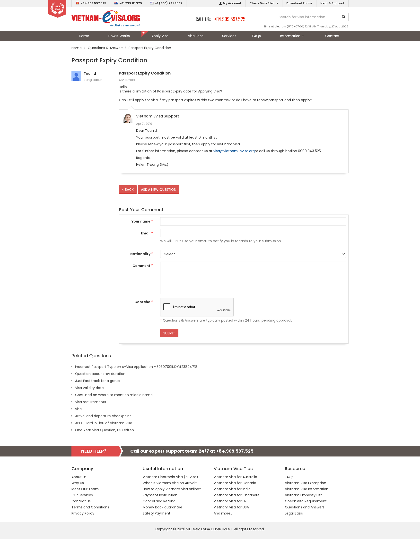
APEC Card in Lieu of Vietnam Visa (103, 423)
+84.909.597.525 (93, 3)
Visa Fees (195, 35)
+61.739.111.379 (130, 3)
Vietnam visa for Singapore (237, 495)
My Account (231, 3)
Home (84, 35)
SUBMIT (169, 333)
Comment (142, 265)
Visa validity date (89, 387)
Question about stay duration (100, 373)
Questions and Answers (304, 507)
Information (290, 35)
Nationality (141, 253)
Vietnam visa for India (232, 489)
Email (147, 233)
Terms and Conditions (90, 507)
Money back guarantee (162, 507)
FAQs (256, 35)
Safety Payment (156, 513)
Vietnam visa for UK (230, 501)
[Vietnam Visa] (105, 18)
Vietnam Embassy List (303, 495)
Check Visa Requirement (306, 501)
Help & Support (332, 3)
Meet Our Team (85, 489)
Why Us (77, 483)
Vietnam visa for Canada (235, 483)
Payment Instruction (160, 495)
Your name (142, 221)
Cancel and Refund (159, 501)
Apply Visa (159, 35)
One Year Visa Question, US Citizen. (105, 430)
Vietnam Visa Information (306, 489)
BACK (129, 189)
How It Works (119, 35)
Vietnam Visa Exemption (305, 483)
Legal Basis (294, 513)
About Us (79, 476)
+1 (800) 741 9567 (168, 3)
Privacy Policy (82, 513)
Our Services (82, 495)
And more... (223, 513)
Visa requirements (90, 401)
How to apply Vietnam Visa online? (172, 489)
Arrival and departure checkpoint (103, 416)
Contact (332, 35)
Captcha (143, 301)
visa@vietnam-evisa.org (234, 151)
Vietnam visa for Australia (235, 476)
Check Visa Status (263, 3)
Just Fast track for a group (97, 380)
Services (229, 35)
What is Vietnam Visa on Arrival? (170, 483)
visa (78, 408)
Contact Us (81, 501)
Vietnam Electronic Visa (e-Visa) (170, 476)
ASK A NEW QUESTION (158, 189)
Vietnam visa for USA (231, 507)
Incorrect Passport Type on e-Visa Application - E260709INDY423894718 (136, 366)
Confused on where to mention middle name (114, 394)
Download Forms (299, 3)
